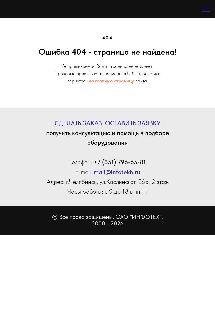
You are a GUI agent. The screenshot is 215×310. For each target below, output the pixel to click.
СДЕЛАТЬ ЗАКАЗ (78, 123)
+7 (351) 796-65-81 (120, 162)
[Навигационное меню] (206, 9)
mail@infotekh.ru (117, 172)
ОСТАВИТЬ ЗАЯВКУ (132, 123)
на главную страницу (111, 81)
